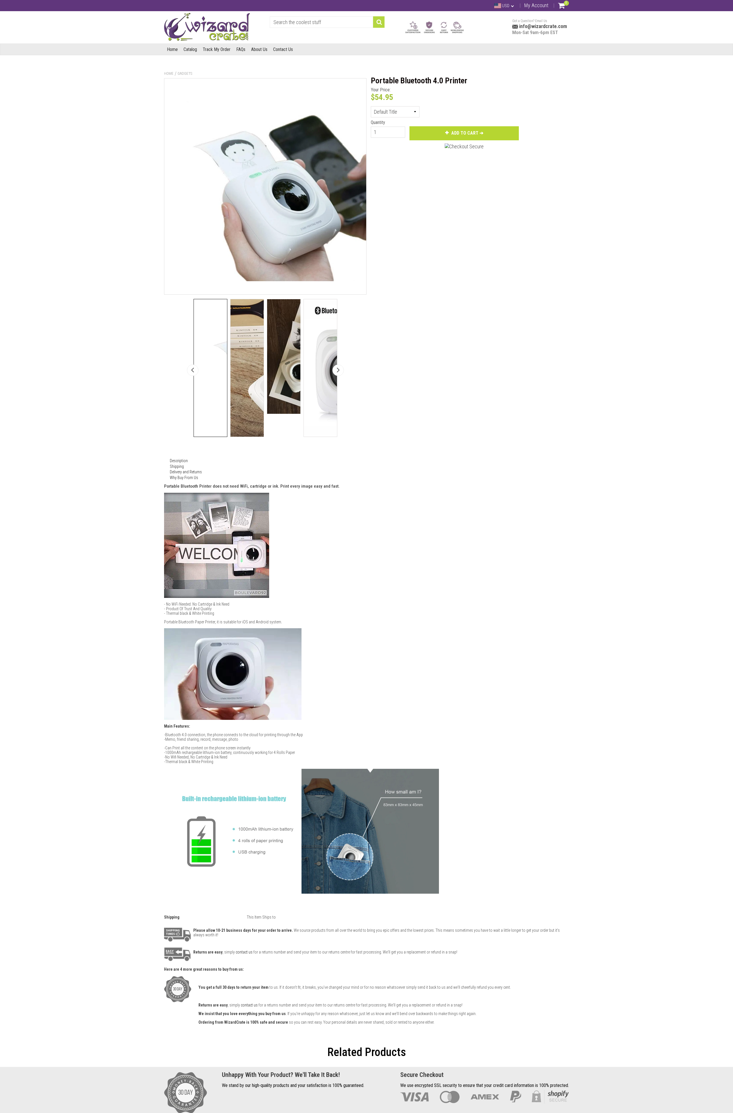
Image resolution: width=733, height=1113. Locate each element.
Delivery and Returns (186, 472)
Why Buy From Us (184, 477)
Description (179, 460)
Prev (192, 370)
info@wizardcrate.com (542, 26)
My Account (536, 5)
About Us (259, 49)
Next (338, 370)
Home (172, 49)
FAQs (240, 49)
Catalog (190, 49)
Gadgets (185, 73)
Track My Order (216, 49)
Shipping (177, 466)
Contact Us (283, 49)
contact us (249, 1005)
